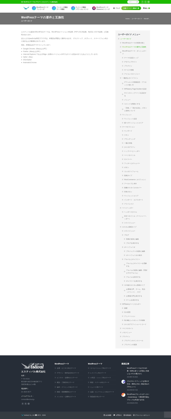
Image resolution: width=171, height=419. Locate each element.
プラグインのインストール (133, 340)
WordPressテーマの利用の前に (133, 43)
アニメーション (129, 316)
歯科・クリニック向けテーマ (67, 387)
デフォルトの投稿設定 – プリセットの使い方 (135, 83)
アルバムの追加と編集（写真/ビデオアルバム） (136, 271)
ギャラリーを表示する (134, 281)
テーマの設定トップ (131, 58)
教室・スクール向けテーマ (99, 382)
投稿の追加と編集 (132, 239)
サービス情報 (129, 70)
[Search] (137, 1)
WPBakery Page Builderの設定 (135, 89)
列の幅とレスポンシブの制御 (134, 320)
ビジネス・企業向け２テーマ (67, 377)
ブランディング (129, 139)
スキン (126, 135)
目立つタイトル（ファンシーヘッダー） (135, 217)
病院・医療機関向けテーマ (66, 392)
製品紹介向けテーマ (97, 396)
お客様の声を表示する (134, 296)
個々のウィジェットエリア (133, 123)
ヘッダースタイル (130, 212)
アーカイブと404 (130, 183)
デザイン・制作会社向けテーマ (68, 373)
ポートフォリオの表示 (134, 255)
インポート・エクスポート (133, 200)
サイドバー (128, 159)
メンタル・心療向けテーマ (66, 396)
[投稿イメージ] (123, 369)
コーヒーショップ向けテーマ (100, 368)
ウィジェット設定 (130, 119)
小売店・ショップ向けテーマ (100, 377)
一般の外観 (128, 143)
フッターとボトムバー (132, 163)
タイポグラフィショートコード (135, 324)
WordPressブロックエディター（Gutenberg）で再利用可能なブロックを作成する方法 (138, 397)
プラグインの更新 (130, 344)
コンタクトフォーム (131, 171)
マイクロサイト (127, 328)
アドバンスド (129, 204)
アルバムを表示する (133, 277)
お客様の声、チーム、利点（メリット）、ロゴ (135, 290)
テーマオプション (128, 127)
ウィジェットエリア (131, 196)
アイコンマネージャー (132, 74)
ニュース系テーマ (96, 387)
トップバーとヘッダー (132, 151)
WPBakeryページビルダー (131, 304)
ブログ (126, 235)
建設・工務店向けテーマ (65, 382)
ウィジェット (127, 115)
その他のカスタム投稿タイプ (134, 285)
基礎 (125, 308)
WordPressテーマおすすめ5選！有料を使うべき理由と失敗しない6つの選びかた (138, 371)
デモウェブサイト (130, 62)
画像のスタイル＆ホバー (133, 188)
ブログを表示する (132, 243)
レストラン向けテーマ (98, 373)
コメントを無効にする (132, 104)
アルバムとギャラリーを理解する (136, 264)
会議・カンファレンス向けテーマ (102, 392)
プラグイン (128, 66)
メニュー (127, 100)
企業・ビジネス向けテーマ (66, 368)
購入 (147, 8)
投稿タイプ (128, 175)
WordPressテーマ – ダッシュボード (134, 52)
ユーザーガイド (125, 39)
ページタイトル (129, 155)
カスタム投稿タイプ (129, 227)
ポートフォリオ (129, 247)
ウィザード (128, 131)
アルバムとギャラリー (132, 259)
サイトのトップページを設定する (135, 94)
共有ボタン (128, 192)
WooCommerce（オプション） (135, 179)
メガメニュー (127, 332)
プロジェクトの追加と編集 (135, 251)
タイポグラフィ (129, 147)
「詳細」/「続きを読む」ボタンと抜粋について (135, 109)
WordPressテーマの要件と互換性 (134, 47)
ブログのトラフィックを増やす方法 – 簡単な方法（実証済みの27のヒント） (138, 384)
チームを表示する (132, 300)
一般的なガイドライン (130, 78)
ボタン (126, 167)
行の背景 (127, 312)
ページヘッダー (127, 208)
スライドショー (129, 223)
